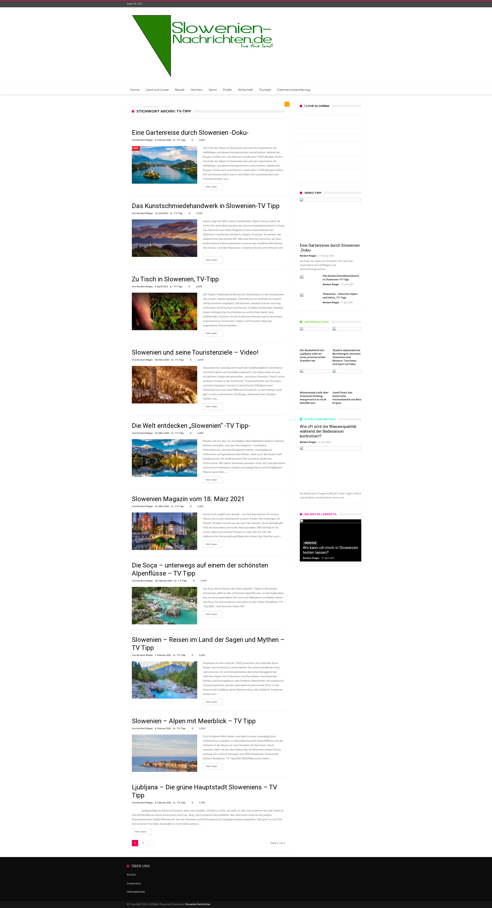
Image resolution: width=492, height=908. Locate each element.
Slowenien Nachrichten (197, 904)
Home (135, 106)
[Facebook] (334, 4)
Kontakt (131, 874)
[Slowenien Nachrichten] (202, 13)
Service (310, 542)
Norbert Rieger (145, 139)
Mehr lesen (211, 186)
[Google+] (348, 4)
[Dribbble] (355, 4)
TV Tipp (181, 139)
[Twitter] (341, 4)
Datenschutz (134, 883)
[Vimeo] (362, 4)
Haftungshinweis (136, 891)
